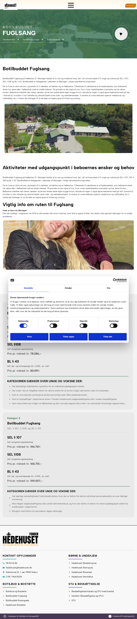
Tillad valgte (68, 336)
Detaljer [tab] (68, 288)
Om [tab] (108, 288)
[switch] (53, 326)
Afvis (29, 336)
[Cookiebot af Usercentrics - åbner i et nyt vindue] (115, 280)
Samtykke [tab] (28, 288)
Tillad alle (107, 336)
